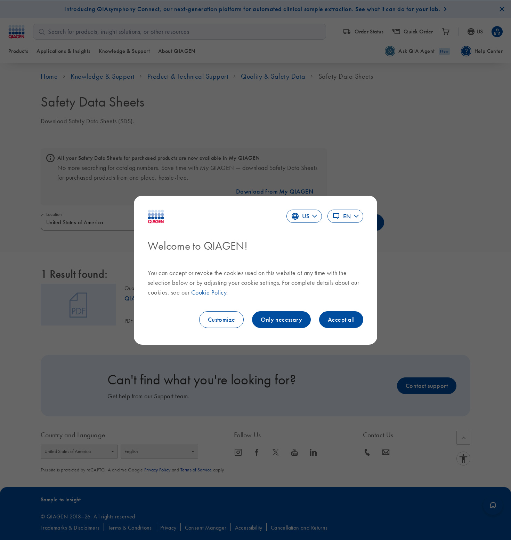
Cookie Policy (209, 292)
